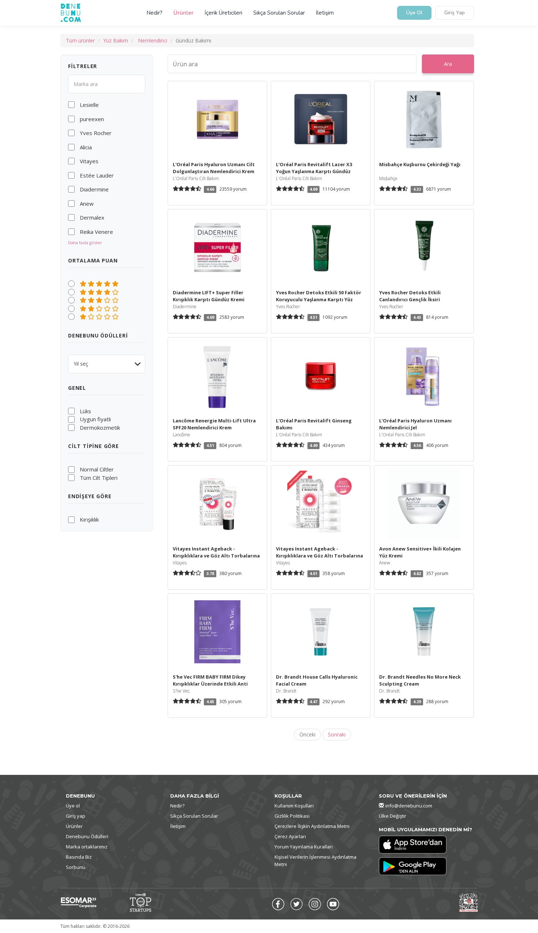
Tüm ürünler (80, 40)
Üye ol (73, 805)
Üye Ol (414, 13)
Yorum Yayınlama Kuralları (303, 846)
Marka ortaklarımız (87, 846)
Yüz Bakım (115, 40)
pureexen (92, 119)
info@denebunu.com (408, 805)
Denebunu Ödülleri (87, 836)
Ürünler (183, 12)
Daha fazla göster (85, 242)
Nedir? (154, 12)
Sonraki (336, 734)
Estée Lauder (97, 175)
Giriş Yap (454, 13)
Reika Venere (96, 231)
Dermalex (92, 217)
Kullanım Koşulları (294, 805)
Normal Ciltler (97, 469)
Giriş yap (75, 816)
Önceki (307, 734)
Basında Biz (79, 857)
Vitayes (89, 161)
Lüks (85, 411)
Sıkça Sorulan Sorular (279, 12)
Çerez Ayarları (290, 836)
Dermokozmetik (100, 427)
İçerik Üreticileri (223, 12)
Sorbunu (75, 867)
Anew (87, 203)
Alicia (86, 147)
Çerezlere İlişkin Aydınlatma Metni (312, 826)
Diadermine (94, 189)
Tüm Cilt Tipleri (98, 477)
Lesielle (89, 104)
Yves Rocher (96, 133)
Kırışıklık (89, 519)
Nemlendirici (152, 40)
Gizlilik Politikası (292, 816)
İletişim (325, 12)
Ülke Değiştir (392, 816)
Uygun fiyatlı (95, 419)
